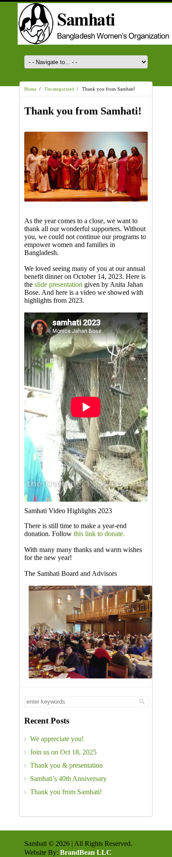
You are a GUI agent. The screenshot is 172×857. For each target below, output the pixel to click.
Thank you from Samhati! (66, 792)
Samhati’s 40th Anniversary (68, 778)
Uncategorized (59, 88)
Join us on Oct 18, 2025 (63, 752)
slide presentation (58, 284)
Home (30, 88)
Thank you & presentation (66, 765)
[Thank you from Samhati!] (86, 167)
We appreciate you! (57, 739)
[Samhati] (86, 28)
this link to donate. (99, 533)
